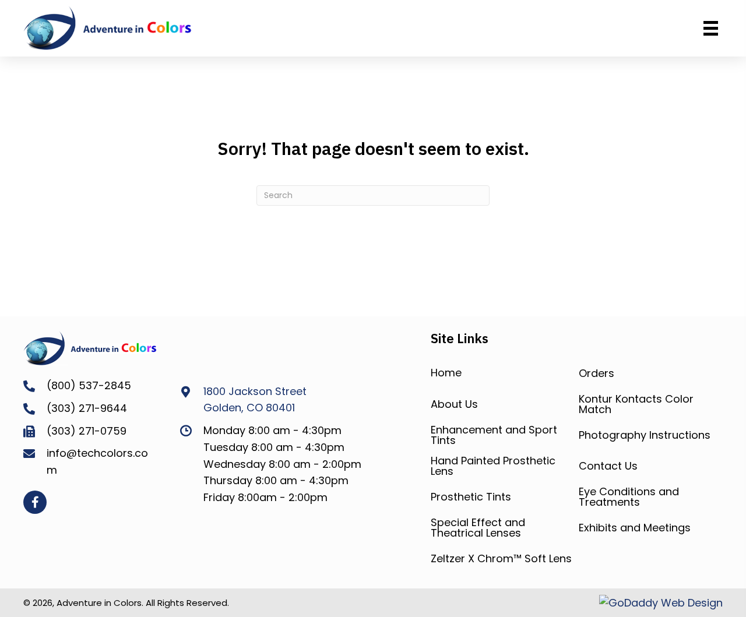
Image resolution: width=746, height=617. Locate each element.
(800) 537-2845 (89, 385)
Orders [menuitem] (596, 373)
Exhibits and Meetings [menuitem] (635, 527)
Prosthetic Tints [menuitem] (471, 496)
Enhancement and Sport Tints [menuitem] (494, 434)
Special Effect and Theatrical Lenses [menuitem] (478, 527)
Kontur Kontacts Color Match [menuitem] (636, 404)
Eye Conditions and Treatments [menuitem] (629, 496)
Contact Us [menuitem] (608, 466)
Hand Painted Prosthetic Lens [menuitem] (493, 465)
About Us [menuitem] (454, 404)
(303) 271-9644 (87, 408)
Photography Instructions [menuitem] (644, 435)
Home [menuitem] (446, 372)
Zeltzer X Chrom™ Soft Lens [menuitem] (501, 558)
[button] (35, 502)
